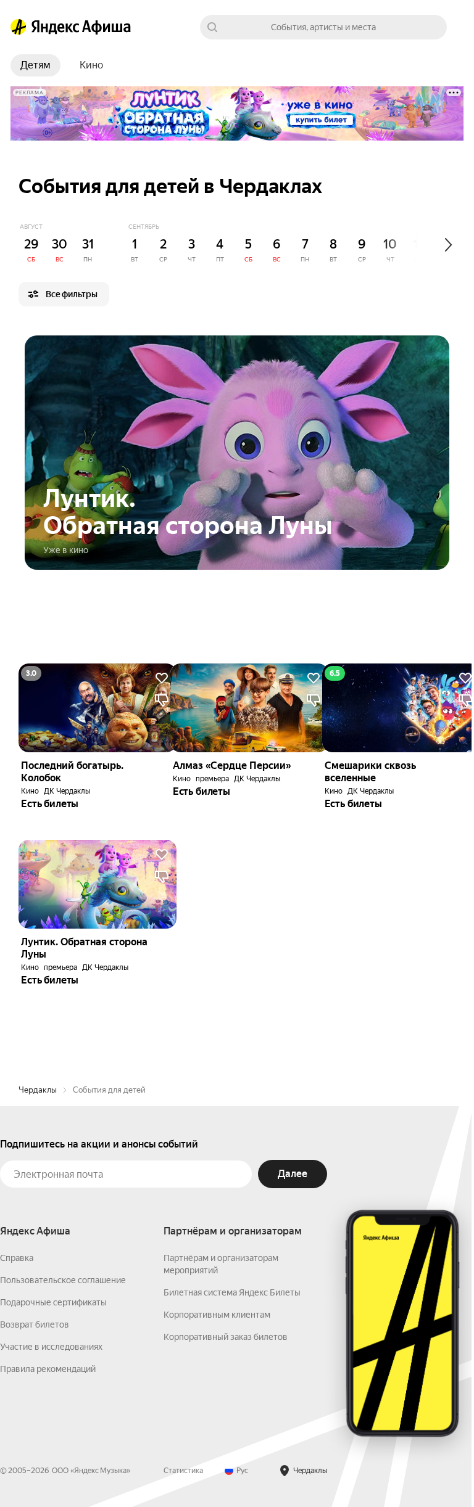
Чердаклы (38, 1089)
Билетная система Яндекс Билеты (232, 1292)
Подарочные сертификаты (53, 1302)
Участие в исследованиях (51, 1347)
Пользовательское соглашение (63, 1280)
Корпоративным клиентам (217, 1315)
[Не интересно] (161, 700)
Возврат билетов (34, 1324)
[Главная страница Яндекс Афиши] (18, 27)
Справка (16, 1258)
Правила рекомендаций (48, 1369)
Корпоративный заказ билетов (226, 1337)
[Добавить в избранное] (161, 678)
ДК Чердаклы (67, 791)
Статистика (183, 1470)
